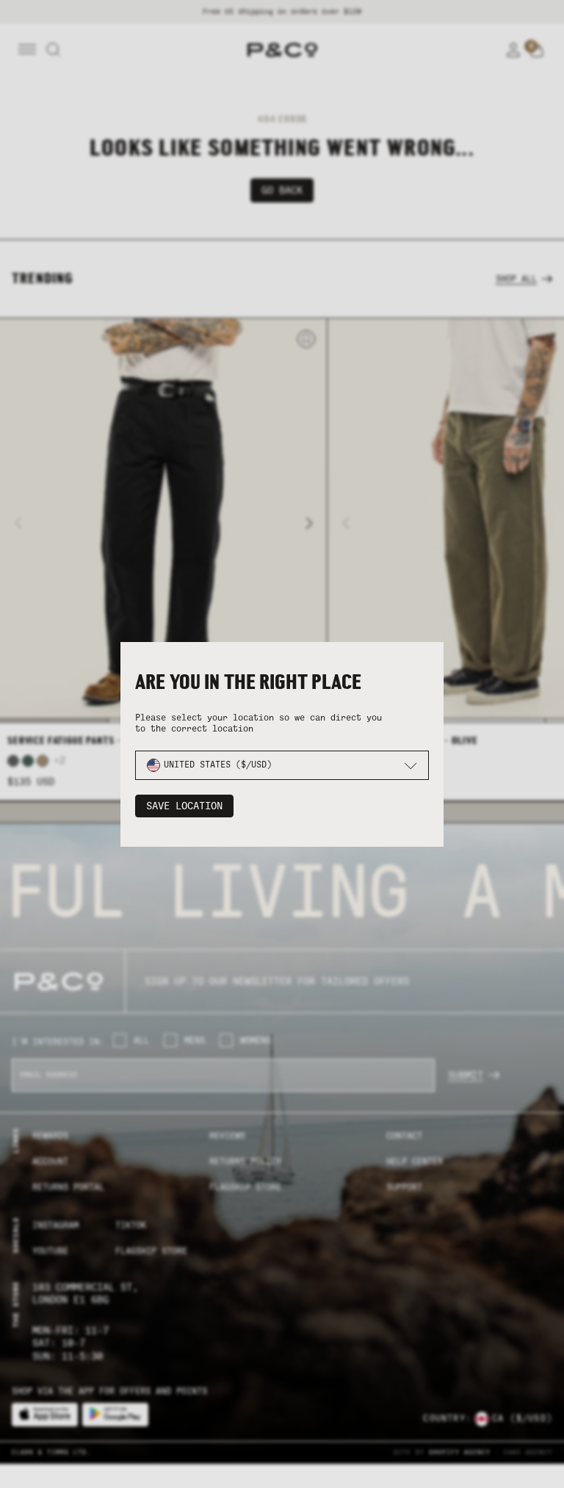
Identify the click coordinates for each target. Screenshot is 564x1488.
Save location (184, 806)
